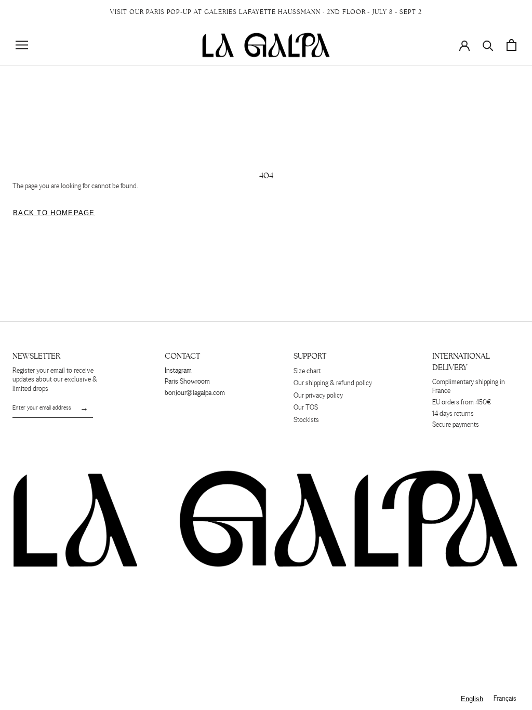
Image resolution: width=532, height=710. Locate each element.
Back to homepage (54, 213)
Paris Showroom (187, 381)
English (472, 699)
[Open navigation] (22, 45)
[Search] (488, 45)
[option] (505, 699)
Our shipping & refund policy (333, 383)
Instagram (178, 370)
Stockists (306, 420)
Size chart (307, 371)
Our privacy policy (318, 395)
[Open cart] (511, 45)
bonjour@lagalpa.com (195, 393)
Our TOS (306, 407)
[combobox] (472, 699)
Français (505, 698)
